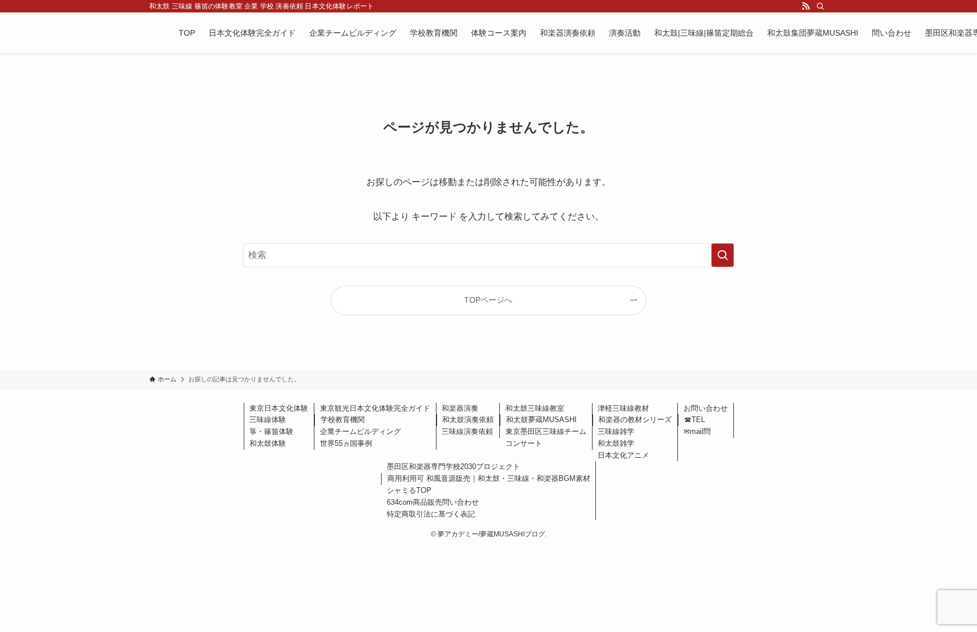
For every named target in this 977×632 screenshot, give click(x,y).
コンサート (523, 443)
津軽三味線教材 (623, 408)
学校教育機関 (343, 419)
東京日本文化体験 (278, 408)
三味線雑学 (616, 431)
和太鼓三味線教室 (534, 408)
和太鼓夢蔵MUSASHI (541, 419)
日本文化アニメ (623, 455)
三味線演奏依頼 (467, 431)
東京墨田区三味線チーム (545, 431)
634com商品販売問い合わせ (433, 502)
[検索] (820, 6)
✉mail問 (697, 431)
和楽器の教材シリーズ (635, 419)
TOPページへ (488, 299)
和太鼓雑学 (616, 443)
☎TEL (694, 419)
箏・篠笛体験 (271, 431)
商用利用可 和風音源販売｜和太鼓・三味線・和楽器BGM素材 (488, 478)
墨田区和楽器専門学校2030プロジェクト (453, 466)
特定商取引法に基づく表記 (431, 514)
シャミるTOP (409, 490)
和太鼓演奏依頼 (468, 419)
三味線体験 (267, 419)
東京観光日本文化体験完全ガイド (375, 408)
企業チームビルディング (360, 431)
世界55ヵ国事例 (346, 443)
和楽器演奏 (460, 408)
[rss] (805, 6)
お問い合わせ (706, 408)
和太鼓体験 (267, 443)
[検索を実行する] (722, 255)
